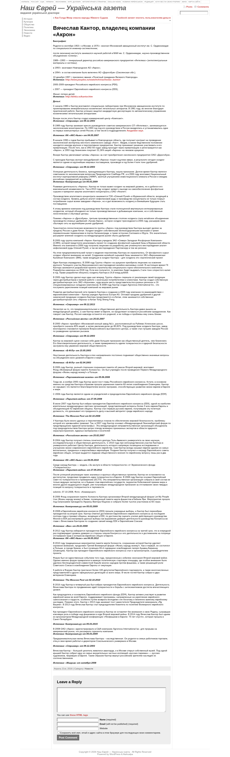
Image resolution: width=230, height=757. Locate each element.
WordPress (115, 754)
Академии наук (135, 130)
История (28, 19)
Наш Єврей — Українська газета (73, 8)
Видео (27, 35)
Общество (29, 24)
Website (104, 728)
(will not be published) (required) (119, 724)
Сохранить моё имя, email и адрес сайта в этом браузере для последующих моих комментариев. (110, 732)
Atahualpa (128, 754)
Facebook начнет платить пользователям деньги (143, 17)
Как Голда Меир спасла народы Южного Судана (81, 17)
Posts (189, 6)
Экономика (29, 30)
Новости (28, 33)
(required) (108, 719)
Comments (203, 6)
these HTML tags (79, 715)
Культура (28, 21)
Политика (28, 27)
